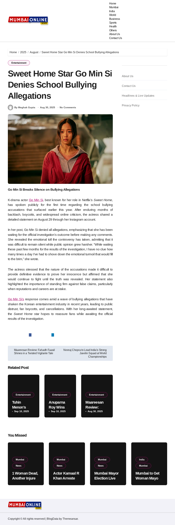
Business (114, 18)
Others (113, 30)
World (112, 15)
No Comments (68, 107)
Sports (113, 22)
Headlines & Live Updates (138, 95)
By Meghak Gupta (24, 107)
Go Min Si (36, 200)
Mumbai (113, 7)
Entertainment (18, 63)
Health (113, 26)
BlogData (52, 518)
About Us (114, 34)
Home (112, 3)
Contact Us (115, 38)
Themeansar (70, 518)
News (18, 465)
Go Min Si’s (16, 299)
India (112, 11)
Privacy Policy (131, 105)
